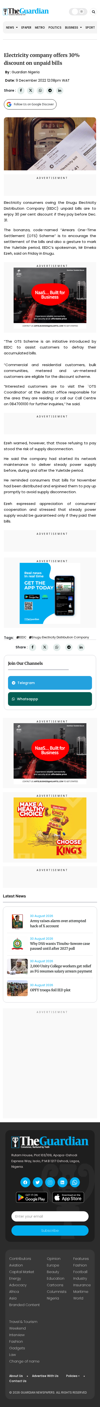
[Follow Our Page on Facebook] (25, 1182)
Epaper (26, 27)
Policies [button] (71, 1376)
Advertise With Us (45, 1376)
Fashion (80, 1265)
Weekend (17, 1328)
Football (80, 1271)
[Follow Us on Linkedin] (62, 1182)
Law (12, 1354)
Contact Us (17, 1381)
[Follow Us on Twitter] (38, 1182)
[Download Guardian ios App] (68, 1197)
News (10, 27)
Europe (53, 1265)
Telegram (26, 682)
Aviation (16, 1265)
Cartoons (55, 1285)
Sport (90, 27)
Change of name (24, 1361)
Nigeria (53, 1298)
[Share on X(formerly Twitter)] (30, 90)
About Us (16, 1376)
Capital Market (21, 1271)
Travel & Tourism (23, 1321)
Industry (80, 1278)
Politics (55, 27)
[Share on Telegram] (50, 90)
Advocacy (17, 1285)
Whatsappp (27, 699)
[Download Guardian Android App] (32, 1197)
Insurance (82, 1285)
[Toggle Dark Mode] (78, 11)
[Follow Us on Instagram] (50, 1182)
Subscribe (50, 1230)
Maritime (80, 1291)
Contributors (20, 1258)
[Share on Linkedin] (59, 90)
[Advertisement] (50, 1064)
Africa (14, 1291)
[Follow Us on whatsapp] (75, 1182)
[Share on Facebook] (21, 90)
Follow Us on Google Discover (34, 104)
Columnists (57, 1291)
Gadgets (17, 1348)
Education (55, 1278)
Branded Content (24, 1304)
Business (72, 27)
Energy (15, 1278)
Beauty (53, 1271)
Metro (40, 27)
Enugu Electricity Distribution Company (60, 637)
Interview (17, 1334)
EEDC (22, 637)
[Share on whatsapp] (40, 90)
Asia (13, 1298)
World (78, 1298)
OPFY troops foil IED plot (50, 990)
